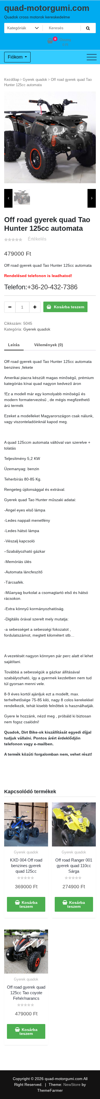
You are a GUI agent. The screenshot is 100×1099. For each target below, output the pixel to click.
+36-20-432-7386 (52, 287)
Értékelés (37, 239)
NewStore (72, 1084)
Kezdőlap (11, 79)
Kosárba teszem (69, 307)
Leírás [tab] (14, 345)
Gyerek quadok (35, 79)
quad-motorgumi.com (46, 8)
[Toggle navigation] (91, 57)
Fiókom (16, 57)
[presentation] (8, 198)
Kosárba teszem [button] (28, 904)
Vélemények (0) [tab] (48, 345)
